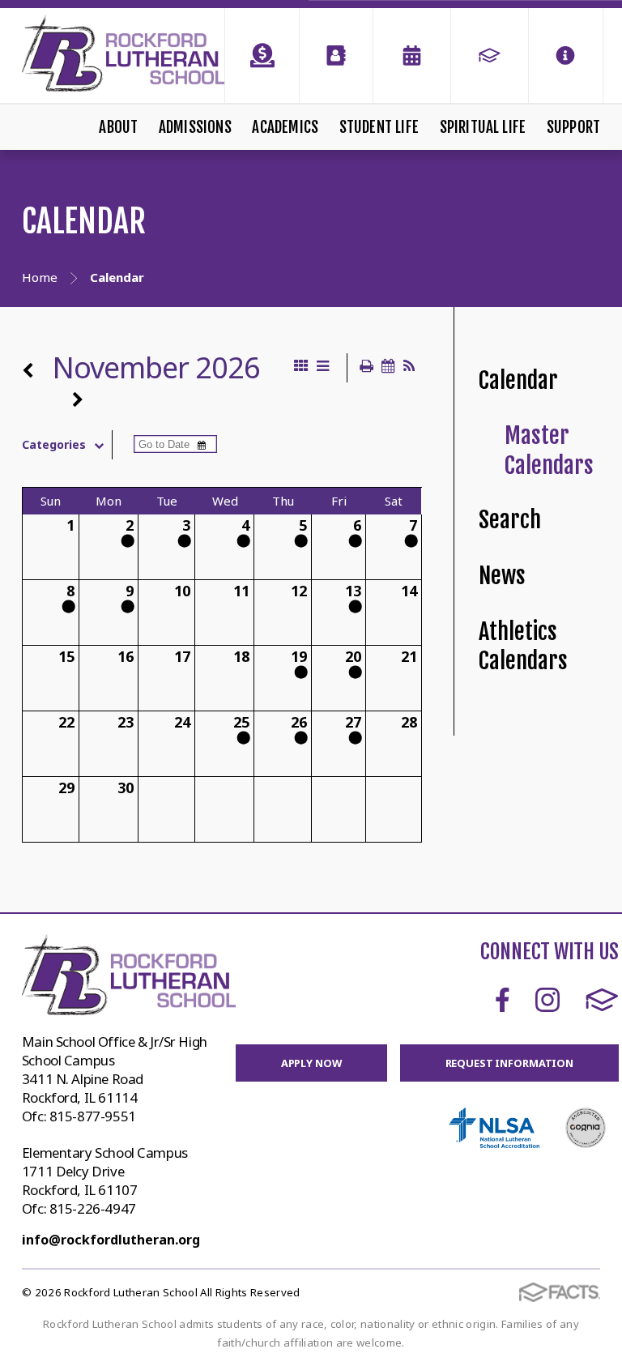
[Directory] (336, 55)
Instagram (547, 999)
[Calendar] (411, 55)
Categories (54, 445)
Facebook (502, 999)
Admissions (195, 127)
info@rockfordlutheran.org (111, 1240)
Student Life (379, 127)
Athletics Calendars (523, 646)
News (502, 575)
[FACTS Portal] (489, 55)
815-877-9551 (92, 1116)
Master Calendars (549, 450)
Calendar (518, 380)
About (118, 127)
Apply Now (311, 1063)
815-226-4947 (92, 1208)
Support (573, 127)
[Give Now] (261, 55)
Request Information (509, 1063)
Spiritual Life (483, 127)
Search (510, 520)
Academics (285, 127)
